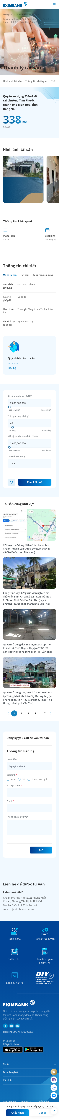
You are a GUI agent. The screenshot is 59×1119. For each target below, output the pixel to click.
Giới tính (12, 774)
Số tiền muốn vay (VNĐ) (20, 396)
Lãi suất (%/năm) (16, 456)
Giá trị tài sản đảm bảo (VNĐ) (23, 436)
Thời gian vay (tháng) (18, 416)
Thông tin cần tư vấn (17, 816)
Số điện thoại (14, 785)
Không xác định (39, 779)
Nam (13, 779)
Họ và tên (12, 759)
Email (10, 801)
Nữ (23, 779)
